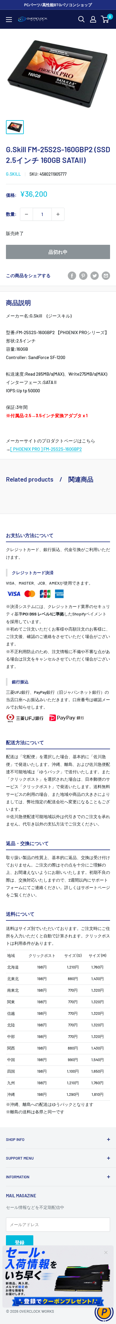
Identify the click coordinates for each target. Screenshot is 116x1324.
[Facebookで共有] (72, 275)
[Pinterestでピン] (83, 275)
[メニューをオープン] (9, 19)
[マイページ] (93, 19)
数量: (11, 214)
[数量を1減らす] (26, 214)
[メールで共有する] (106, 275)
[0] (105, 19)
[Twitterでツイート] (94, 275)
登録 (19, 1242)
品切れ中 (58, 252)
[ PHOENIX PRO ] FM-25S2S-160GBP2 (46, 449)
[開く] (81, 19)
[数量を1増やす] (58, 214)
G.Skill (13, 174)
